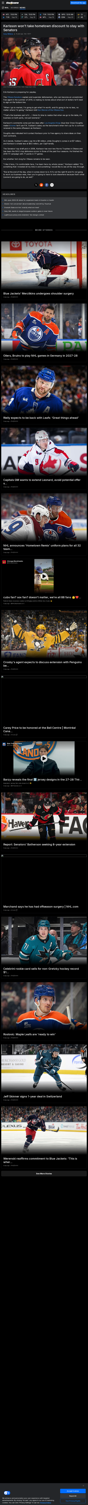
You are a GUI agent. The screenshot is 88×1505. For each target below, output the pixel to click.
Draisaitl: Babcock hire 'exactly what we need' (21, 207)
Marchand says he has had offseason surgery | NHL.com (40, 906)
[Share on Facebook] (46, 185)
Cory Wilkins (8, 34)
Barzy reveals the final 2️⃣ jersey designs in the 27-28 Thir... (42, 779)
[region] (44, 1494)
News (23, 8)
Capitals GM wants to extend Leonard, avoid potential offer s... (42, 481)
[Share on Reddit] (41, 185)
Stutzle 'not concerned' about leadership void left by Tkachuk (27, 204)
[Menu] (3, 3)
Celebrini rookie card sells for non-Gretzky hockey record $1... (41, 970)
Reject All (72, 1496)
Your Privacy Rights (73, 1501)
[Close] (83, 1485)
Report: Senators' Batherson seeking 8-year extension (39, 844)
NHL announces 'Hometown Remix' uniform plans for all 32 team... (42, 547)
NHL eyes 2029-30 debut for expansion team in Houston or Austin (29, 200)
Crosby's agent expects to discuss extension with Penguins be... (42, 664)
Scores (15, 8)
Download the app (78, 3)
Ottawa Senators (14, 97)
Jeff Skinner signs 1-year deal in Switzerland (32, 1096)
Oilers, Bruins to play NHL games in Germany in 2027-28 (40, 355)
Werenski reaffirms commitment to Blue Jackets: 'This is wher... (40, 1160)
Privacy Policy (45, 1503)
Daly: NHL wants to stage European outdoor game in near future (28, 211)
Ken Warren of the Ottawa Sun (50, 110)
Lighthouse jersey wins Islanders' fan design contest (24, 215)
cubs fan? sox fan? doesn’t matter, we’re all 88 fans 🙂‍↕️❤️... (42, 597)
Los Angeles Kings (53, 123)
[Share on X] (36, 185)
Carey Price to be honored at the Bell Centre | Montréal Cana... (39, 729)
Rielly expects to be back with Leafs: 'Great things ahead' (41, 417)
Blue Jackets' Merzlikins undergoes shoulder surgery (38, 293)
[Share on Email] (52, 185)
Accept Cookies (73, 1491)
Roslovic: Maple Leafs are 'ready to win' (29, 1034)
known (13, 125)
